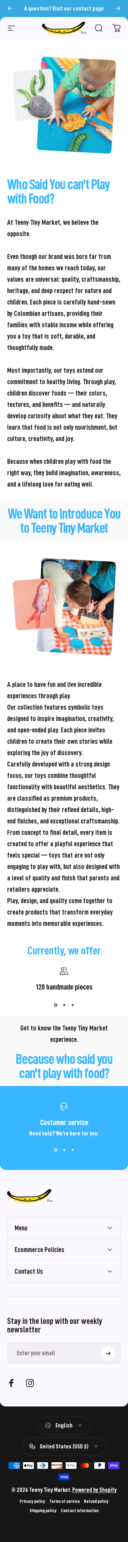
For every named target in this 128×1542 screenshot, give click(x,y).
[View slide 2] (64, 1005)
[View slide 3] (72, 1005)
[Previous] (10, 8)
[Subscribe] (108, 1353)
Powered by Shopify (94, 1490)
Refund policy (96, 1501)
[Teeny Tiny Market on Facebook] (11, 1383)
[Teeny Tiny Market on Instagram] (30, 1383)
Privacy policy (32, 1501)
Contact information (79, 1510)
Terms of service (64, 1501)
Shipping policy (43, 1510)
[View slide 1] (55, 1005)
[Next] (118, 8)
